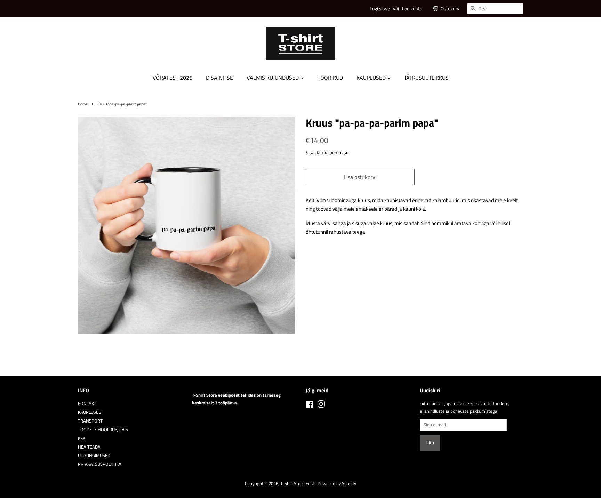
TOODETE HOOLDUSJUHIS (103, 429)
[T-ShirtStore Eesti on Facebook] (310, 405)
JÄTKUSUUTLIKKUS (426, 77)
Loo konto (412, 8)
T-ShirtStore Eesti (297, 483)
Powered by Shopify (337, 483)
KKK (81, 438)
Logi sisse (380, 8)
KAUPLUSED (371, 77)
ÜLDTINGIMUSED (94, 455)
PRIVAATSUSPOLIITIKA (99, 464)
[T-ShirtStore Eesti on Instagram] (321, 405)
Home (83, 104)
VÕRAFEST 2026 (172, 77)
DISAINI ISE (219, 77)
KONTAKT (87, 403)
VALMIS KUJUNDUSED (273, 77)
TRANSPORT (90, 421)
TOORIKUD (330, 77)
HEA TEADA (89, 447)
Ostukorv (450, 8)
